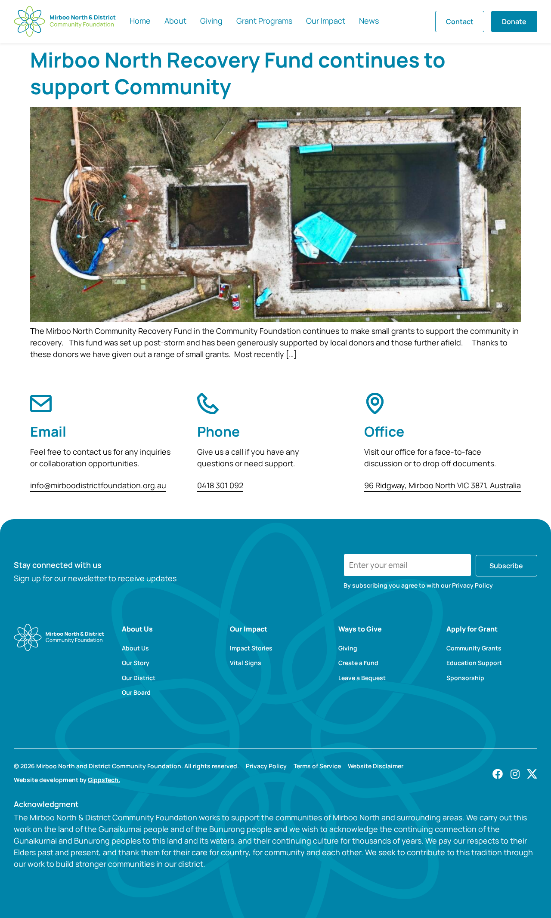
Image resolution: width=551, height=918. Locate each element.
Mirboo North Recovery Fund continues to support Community (238, 73)
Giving (347, 648)
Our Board (136, 692)
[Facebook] (497, 774)
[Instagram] (515, 774)
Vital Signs (245, 663)
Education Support (474, 663)
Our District (138, 678)
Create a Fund (358, 663)
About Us (135, 648)
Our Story (135, 663)
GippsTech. (104, 780)
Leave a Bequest (362, 678)
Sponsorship (465, 678)
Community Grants (473, 648)
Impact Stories (251, 648)
